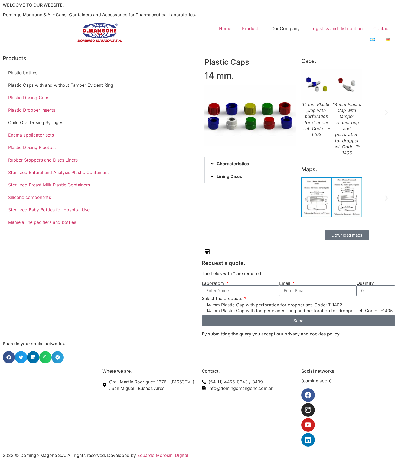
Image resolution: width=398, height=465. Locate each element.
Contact (381, 28)
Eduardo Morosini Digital (162, 455)
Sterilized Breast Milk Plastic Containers (49, 185)
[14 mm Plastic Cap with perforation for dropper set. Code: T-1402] (298, 305)
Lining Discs (229, 176)
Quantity (365, 283)
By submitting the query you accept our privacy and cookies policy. (271, 334)
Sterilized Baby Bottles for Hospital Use (49, 209)
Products (251, 28)
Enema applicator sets (31, 135)
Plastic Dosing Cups (28, 97)
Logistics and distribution (337, 28)
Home (225, 28)
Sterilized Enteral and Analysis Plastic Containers (58, 172)
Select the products (222, 298)
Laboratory (214, 283)
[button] (250, 163)
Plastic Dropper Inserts (31, 110)
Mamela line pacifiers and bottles (42, 222)
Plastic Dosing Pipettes (32, 147)
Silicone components (29, 197)
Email (285, 283)
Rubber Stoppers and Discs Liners (43, 160)
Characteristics (233, 163)
